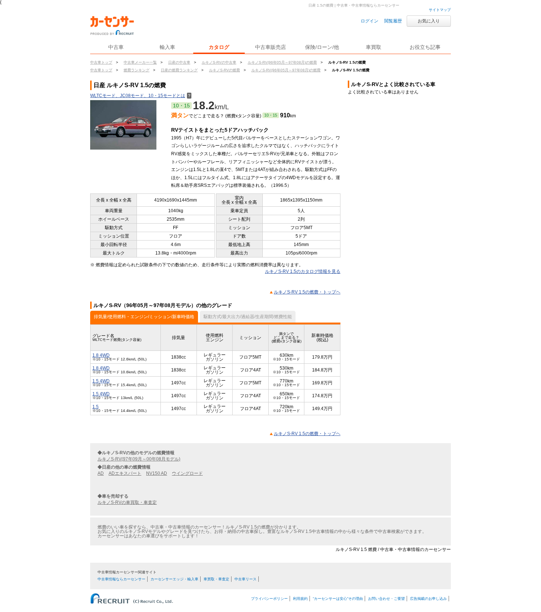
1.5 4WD (101, 381)
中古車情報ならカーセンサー (121, 579)
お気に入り (429, 21)
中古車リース (245, 579)
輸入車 (167, 47)
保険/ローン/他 (322, 47)
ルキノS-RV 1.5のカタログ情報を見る (302, 271)
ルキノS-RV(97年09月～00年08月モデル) (139, 459)
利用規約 (300, 599)
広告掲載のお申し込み (428, 599)
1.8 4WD (101, 355)
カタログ (219, 47)
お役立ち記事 (425, 47)
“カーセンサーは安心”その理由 (338, 599)
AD (101, 473)
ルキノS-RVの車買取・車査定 (127, 502)
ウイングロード (187, 473)
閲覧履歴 (393, 21)
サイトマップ (440, 10)
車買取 (373, 47)
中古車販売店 (270, 47)
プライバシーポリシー (269, 599)
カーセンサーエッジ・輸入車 (174, 579)
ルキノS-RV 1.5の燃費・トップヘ (307, 292)
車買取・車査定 (216, 579)
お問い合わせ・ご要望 (386, 599)
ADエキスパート (125, 473)
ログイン (369, 21)
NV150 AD (156, 473)
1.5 (95, 406)
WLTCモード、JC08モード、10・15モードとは (140, 95)
